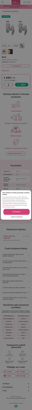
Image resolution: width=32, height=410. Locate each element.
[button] (16, 217)
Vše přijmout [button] (16, 212)
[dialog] (16, 205)
